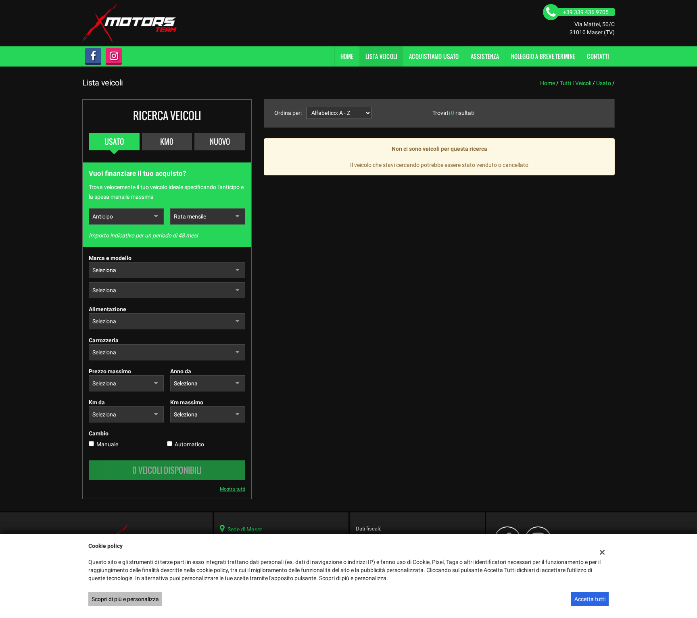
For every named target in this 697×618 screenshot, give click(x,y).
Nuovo (220, 141)
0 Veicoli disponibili (167, 470)
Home (347, 56)
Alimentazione (107, 309)
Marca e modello (110, 258)
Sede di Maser (244, 529)
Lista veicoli (381, 56)
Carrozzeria (104, 340)
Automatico (189, 444)
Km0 (166, 141)
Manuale (107, 444)
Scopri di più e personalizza (125, 599)
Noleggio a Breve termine (543, 56)
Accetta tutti (589, 599)
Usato (114, 141)
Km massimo (186, 402)
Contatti (598, 56)
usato (603, 83)
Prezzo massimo (110, 371)
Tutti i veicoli (575, 83)
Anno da (180, 371)
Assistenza (485, 56)
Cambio (99, 433)
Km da (97, 402)
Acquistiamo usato (434, 56)
